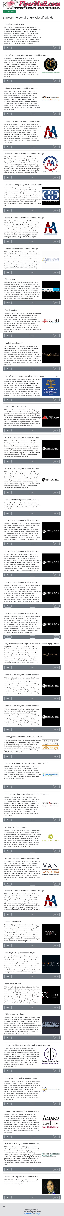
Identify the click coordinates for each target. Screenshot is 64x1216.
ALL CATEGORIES (9, 12)
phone (56, 48)
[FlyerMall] (32, 4)
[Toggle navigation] (4, 1206)
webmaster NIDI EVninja (32, 1214)
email (32, 48)
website (8, 48)
